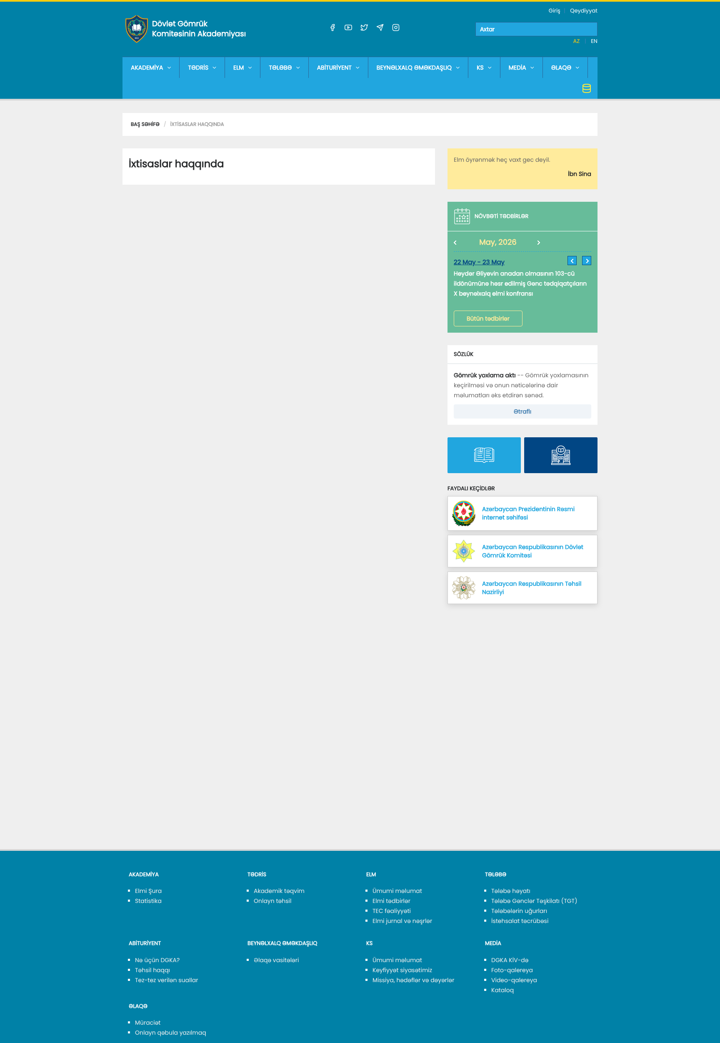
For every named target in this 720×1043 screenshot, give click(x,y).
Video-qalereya (514, 980)
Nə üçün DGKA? (157, 960)
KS (480, 67)
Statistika (148, 901)
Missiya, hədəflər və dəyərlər (413, 980)
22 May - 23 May (479, 262)
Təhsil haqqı (152, 970)
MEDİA (517, 67)
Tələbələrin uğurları (519, 911)
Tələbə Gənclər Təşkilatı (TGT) (534, 901)
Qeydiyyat (584, 11)
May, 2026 (498, 242)
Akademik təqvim (279, 891)
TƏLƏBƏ (280, 67)
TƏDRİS (198, 67)
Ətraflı (522, 411)
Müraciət (147, 1022)
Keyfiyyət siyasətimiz (402, 970)
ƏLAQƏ (561, 67)
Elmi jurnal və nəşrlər (402, 921)
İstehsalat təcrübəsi (519, 921)
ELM (238, 67)
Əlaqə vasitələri (276, 960)
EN (594, 41)
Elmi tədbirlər (391, 901)
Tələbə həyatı (510, 891)
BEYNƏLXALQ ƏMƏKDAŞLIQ (414, 67)
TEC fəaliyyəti (391, 911)
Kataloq (502, 990)
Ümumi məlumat (397, 891)
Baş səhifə (145, 124)
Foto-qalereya (512, 970)
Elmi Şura (148, 891)
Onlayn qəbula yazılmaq (170, 1032)
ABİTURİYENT (334, 67)
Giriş (554, 11)
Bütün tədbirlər (488, 318)
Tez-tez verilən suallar (166, 980)
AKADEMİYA (147, 67)
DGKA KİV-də (510, 960)
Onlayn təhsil (272, 901)
